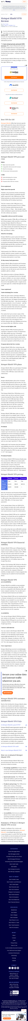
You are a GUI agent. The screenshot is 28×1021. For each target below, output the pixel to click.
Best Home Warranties (14, 899)
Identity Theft (4, 14)
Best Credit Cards (14, 864)
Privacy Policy (14, 942)
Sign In (24, 1)
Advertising (14, 955)
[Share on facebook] (10, 968)
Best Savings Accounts (14, 869)
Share (24, 14)
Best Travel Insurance (14, 925)
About (14, 935)
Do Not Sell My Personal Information (14, 948)
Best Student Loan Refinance (14, 882)
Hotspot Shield (6, 123)
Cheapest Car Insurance (14, 892)
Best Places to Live (14, 920)
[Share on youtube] (18, 968)
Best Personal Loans (14, 887)
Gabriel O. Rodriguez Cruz (9, 25)
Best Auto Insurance (14, 889)
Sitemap (14, 958)
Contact (14, 937)
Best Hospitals (14, 917)
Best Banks (14, 866)
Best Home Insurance (14, 894)
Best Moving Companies (14, 871)
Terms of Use (14, 945)
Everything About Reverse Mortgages (14, 861)
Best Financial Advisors (14, 902)
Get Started (14, 77)
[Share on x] (12, 968)
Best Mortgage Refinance (14, 859)
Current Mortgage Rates (14, 851)
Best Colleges (14, 915)
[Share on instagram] (15, 968)
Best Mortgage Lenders (14, 854)
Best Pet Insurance (14, 927)
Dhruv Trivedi (5, 24)
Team (14, 940)
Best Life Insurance (14, 897)
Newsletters (14, 910)
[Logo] (8, 1)
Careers (14, 960)
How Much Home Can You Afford (14, 856)
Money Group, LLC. (13, 1000)
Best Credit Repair (14, 884)
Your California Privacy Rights (14, 950)
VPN (11, 14)
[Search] (4, 1)
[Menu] (2, 1)
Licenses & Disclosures (14, 953)
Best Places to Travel (14, 922)
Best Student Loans (14, 879)
